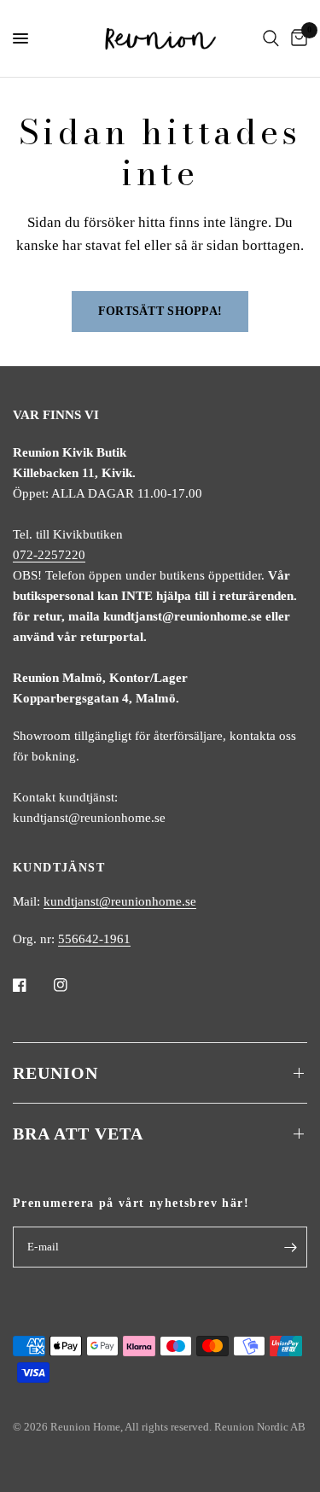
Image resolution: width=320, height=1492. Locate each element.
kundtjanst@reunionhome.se (120, 901)
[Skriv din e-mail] (290, 1247)
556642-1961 (94, 939)
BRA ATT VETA (78, 1133)
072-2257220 (49, 555)
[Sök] (271, 38)
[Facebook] (31, 985)
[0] (296, 38)
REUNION (55, 1073)
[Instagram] (72, 985)
